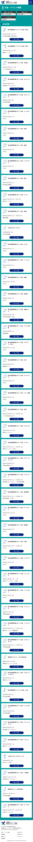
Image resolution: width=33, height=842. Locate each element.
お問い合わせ (20, 834)
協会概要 (3, 838)
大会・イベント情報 (5, 832)
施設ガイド (3, 836)
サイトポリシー (20, 836)
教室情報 (3, 834)
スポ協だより (20, 832)
